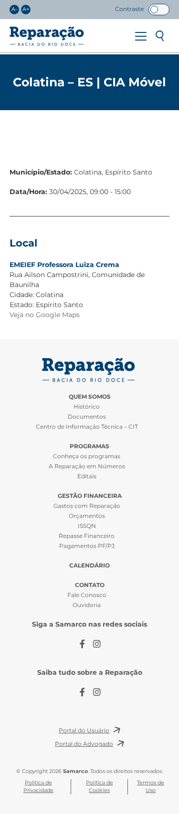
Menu (140, 36)
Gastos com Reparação (86, 505)
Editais (86, 476)
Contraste (129, 8)
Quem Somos (90, 396)
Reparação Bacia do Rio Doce (47, 36)
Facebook (82, 644)
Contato (90, 584)
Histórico (87, 406)
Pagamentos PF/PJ (87, 545)
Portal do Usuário (84, 730)
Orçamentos (87, 515)
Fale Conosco (86, 594)
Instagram (97, 644)
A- (14, 9)
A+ (25, 9)
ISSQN (87, 525)
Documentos (87, 416)
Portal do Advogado (84, 743)
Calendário (89, 565)
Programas (89, 446)
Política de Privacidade (38, 786)
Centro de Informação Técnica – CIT (87, 426)
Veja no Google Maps (45, 314)
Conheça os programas (86, 456)
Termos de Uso (150, 786)
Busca (159, 36)
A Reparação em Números (87, 466)
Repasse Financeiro (87, 535)
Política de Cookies (99, 786)
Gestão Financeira (90, 495)
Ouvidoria (87, 604)
